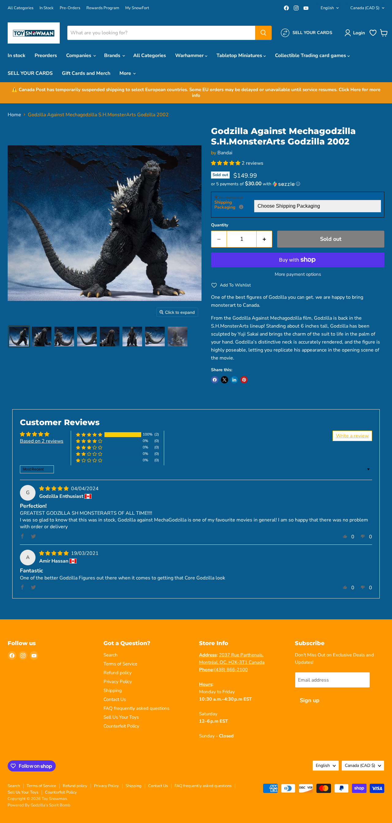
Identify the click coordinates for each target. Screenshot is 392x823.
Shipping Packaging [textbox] (234, 205)
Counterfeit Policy (121, 726)
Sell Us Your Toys (121, 717)
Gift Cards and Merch (86, 73)
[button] (356, 33)
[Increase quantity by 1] (264, 239)
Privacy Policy (118, 682)
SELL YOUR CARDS (30, 73)
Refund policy (118, 673)
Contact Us (115, 699)
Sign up (309, 700)
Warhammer (190, 55)
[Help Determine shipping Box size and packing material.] (241, 207)
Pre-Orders (70, 8)
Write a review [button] (352, 436)
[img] (54, 488)
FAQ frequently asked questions (136, 708)
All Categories (20, 8)
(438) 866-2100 (231, 670)
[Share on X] (224, 379)
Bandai (224, 152)
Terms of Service (120, 664)
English (327, 8)
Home (14, 114)
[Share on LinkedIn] (234, 379)
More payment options (298, 274)
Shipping (113, 690)
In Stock (47, 8)
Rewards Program (102, 8)
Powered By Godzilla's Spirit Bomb (39, 805)
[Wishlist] (373, 35)
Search (111, 655)
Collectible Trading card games (311, 55)
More (125, 73)
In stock (16, 55)
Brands (113, 55)
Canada (364, 8)
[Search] (263, 33)
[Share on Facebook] (214, 379)
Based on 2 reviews (41, 441)
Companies (79, 55)
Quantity (219, 225)
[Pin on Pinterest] (244, 379)
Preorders (46, 55)
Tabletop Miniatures (240, 55)
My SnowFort (137, 8)
